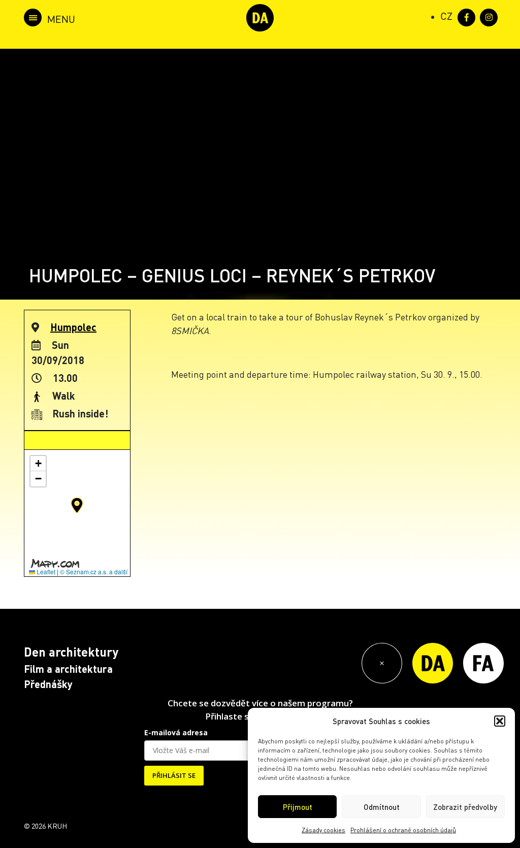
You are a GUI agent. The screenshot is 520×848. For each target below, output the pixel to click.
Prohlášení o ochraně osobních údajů (403, 830)
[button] (500, 721)
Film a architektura (68, 668)
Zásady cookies (323, 830)
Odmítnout (382, 807)
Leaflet (45, 571)
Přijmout (297, 807)
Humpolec (73, 327)
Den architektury (71, 652)
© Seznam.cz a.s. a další (93, 571)
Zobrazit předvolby (465, 807)
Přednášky (48, 684)
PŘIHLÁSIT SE (174, 775)
